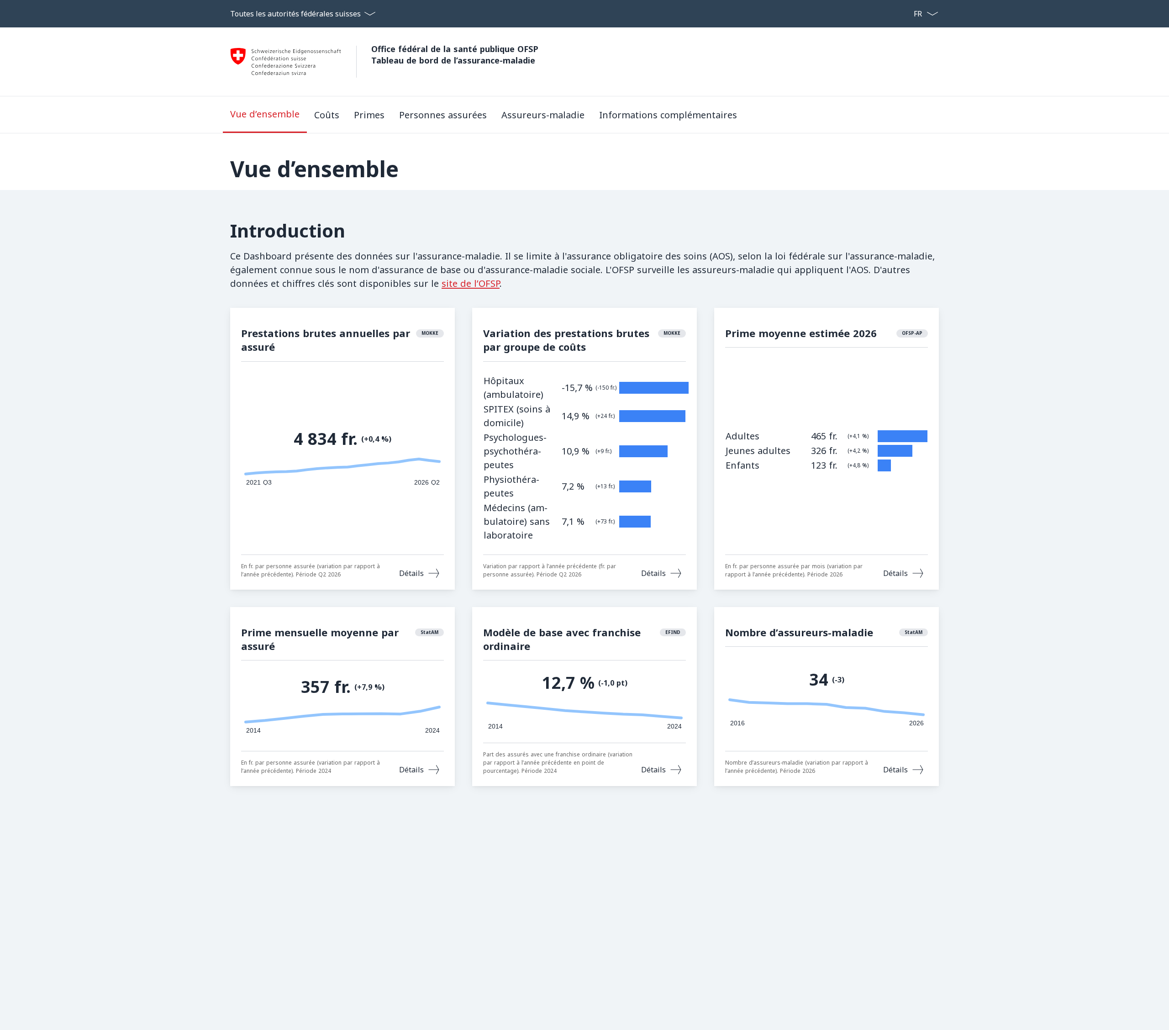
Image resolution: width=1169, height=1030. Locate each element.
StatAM (429, 632)
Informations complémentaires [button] (668, 115)
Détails (411, 573)
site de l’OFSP (471, 283)
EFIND (672, 632)
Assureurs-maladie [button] (542, 115)
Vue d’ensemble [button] (265, 114)
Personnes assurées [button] (443, 115)
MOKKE (429, 333)
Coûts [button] (326, 115)
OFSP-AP (912, 333)
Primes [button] (369, 115)
